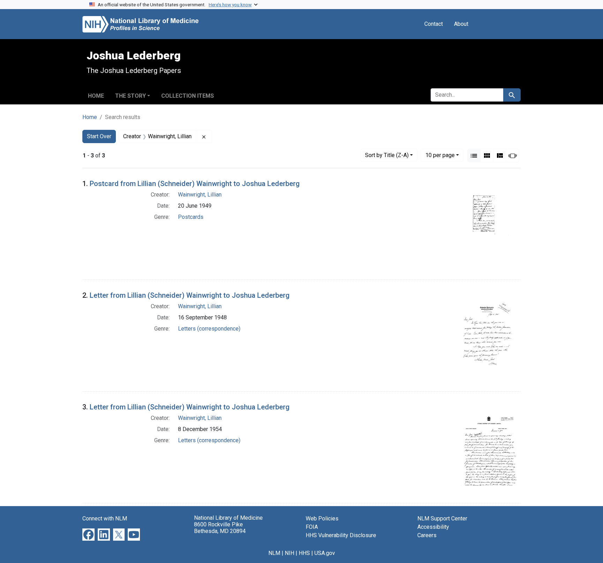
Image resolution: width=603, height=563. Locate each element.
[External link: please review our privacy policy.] (88, 534)
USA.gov (324, 553)
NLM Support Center (442, 518)
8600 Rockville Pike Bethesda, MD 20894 (220, 527)
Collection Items (187, 95)
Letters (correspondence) (209, 328)
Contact (433, 24)
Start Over (99, 136)
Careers (427, 535)
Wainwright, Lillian (200, 194)
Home (96, 95)
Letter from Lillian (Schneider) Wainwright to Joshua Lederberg (190, 295)
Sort (387, 155)
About (461, 24)
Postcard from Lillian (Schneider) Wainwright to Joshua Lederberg (195, 183)
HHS (304, 553)
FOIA (312, 527)
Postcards (190, 217)
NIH (289, 553)
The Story (130, 95)
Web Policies (322, 518)
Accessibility (433, 527)
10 (440, 154)
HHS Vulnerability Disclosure (341, 535)
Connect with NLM (104, 518)
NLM (274, 553)
